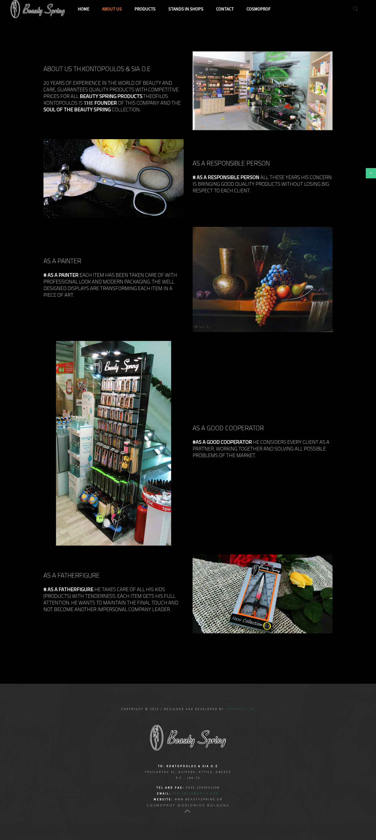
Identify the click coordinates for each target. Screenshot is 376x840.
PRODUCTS (145, 9)
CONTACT (225, 9)
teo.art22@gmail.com (196, 793)
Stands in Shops (185, 9)
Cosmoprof (259, 9)
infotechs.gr (240, 709)
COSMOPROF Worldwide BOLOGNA (188, 805)
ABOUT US (112, 9)
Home (83, 9)
